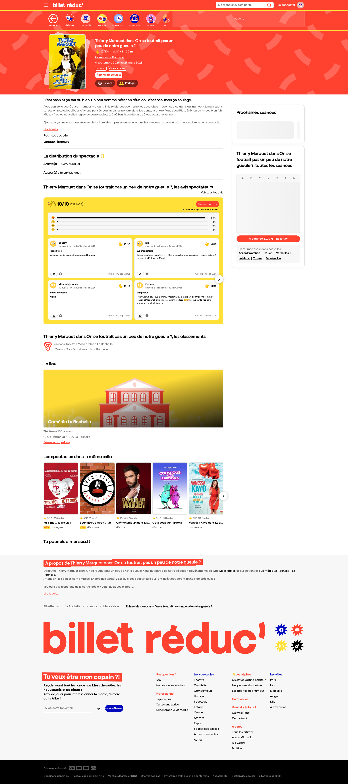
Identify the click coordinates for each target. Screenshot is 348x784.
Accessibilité (220, 775)
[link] (87, 243)
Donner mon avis (208, 204)
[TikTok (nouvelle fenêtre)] (297, 646)
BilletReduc (51, 606)
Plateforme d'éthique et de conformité (186, 775)
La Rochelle (72, 606)
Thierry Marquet (69, 164)
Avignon (275, 696)
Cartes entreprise (167, 704)
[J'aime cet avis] (54, 274)
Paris (273, 680)
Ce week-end (241, 713)
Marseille (276, 691)
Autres (198, 739)
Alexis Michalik (242, 737)
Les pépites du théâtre (247, 685)
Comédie (200, 685)
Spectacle (200, 701)
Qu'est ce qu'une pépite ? (249, 680)
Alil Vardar (238, 743)
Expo (197, 723)
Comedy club (203, 691)
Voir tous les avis (212, 192)
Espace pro (163, 699)
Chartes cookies (150, 775)
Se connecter (286, 5)
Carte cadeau (241, 699)
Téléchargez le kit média (172, 710)
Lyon (273, 685)
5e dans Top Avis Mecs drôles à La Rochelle (83, 344)
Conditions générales (56, 775)
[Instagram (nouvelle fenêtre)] (281, 646)
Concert (199, 712)
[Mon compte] (300, 5)
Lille (272, 701)
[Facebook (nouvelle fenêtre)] (281, 630)
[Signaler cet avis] (60, 273)
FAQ (158, 680)
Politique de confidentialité (88, 775)
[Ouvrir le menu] (47, 5)
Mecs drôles (227, 571)
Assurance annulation (170, 685)
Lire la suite (51, 129)
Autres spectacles (206, 734)
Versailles (282, 253)
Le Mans (244, 258)
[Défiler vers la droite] (168, 20)
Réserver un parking (57, 442)
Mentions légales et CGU (122, 775)
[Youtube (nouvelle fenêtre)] (297, 630)
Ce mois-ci (239, 718)
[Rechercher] (269, 5)
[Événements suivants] (223, 496)
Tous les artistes (243, 732)
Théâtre (199, 680)
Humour (91, 606)
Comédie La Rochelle (109, 57)
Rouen (268, 253)
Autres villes (278, 707)
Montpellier (273, 258)
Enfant (198, 707)
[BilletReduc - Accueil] (68, 5)
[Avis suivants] (219, 279)
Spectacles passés (206, 729)
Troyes (257, 258)
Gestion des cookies (243, 775)
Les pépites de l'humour (248, 691)
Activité (199, 718)
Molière (237, 748)
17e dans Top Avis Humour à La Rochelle (81, 349)
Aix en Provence (249, 253)
